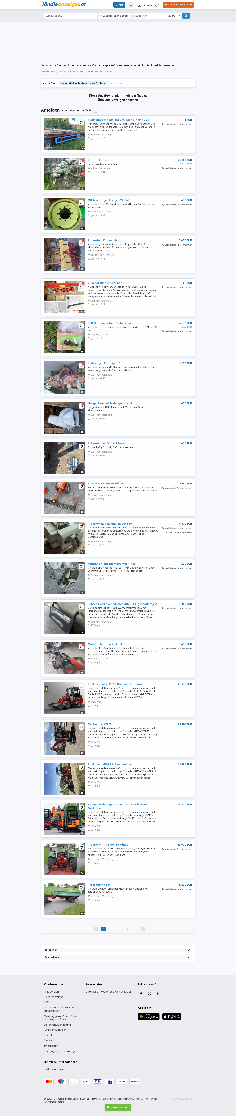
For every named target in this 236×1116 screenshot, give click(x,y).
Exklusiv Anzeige (54, 1069)
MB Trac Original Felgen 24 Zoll (108, 200)
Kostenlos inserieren (180, 4)
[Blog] (158, 993)
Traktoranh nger (99, 884)
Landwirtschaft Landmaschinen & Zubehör (81, 83)
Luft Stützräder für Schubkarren (109, 323)
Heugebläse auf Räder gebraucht (110, 403)
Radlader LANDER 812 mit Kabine (110, 764)
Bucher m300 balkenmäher (106, 483)
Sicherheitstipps (53, 997)
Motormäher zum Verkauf (105, 644)
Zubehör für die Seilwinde (105, 283)
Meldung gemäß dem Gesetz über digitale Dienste (62, 1017)
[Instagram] (149, 993)
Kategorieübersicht (55, 1029)
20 (95, 110)
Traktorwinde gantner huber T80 (110, 523)
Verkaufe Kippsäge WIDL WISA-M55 (111, 563)
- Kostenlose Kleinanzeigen (108, 991)
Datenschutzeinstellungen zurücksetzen (59, 1009)
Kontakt (48, 1035)
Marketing (50, 1040)
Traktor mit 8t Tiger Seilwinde (108, 844)
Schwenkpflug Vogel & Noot (106, 443)
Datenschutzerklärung (57, 1024)
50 (101, 110)
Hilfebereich (51, 991)
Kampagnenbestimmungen (60, 1051)
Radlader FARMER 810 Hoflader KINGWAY (115, 684)
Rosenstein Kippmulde (102, 240)
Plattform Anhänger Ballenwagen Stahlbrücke (118, 119)
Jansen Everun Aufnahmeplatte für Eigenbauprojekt (122, 604)
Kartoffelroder (97, 160)
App (121, 4)
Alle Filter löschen (118, 83)
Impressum (51, 1045)
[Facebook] (141, 993)
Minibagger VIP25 (100, 724)
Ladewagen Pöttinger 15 (104, 363)
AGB (47, 1002)
